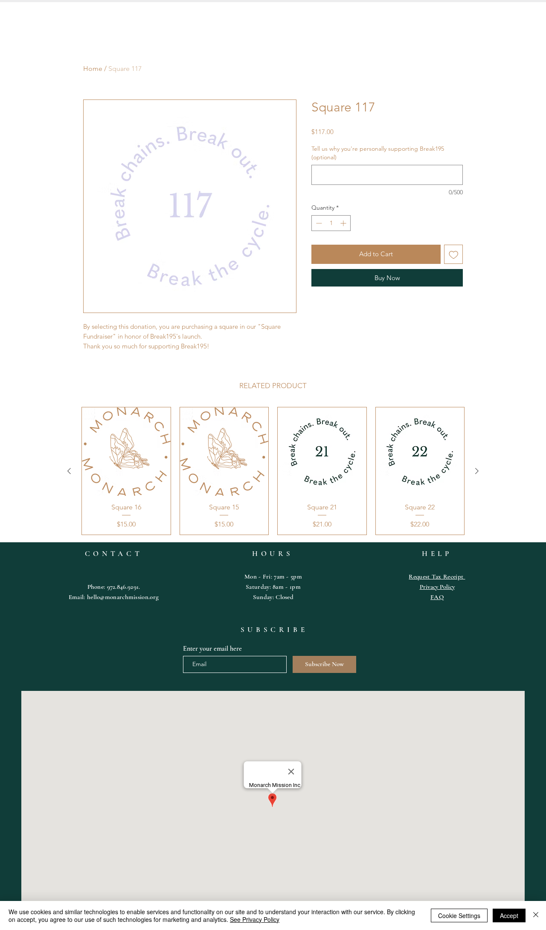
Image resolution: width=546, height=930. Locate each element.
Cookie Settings (459, 915)
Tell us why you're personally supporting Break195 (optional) (377, 153)
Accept (509, 915)
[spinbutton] (331, 223)
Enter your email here (212, 648)
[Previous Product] (69, 471)
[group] (273, 471)
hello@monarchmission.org (123, 597)
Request (420, 576)
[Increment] (344, 223)
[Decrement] (318, 223)
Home (92, 68)
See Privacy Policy (254, 919)
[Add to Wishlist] (453, 254)
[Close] (536, 915)
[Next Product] (477, 471)
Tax (437, 576)
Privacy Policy (437, 587)
